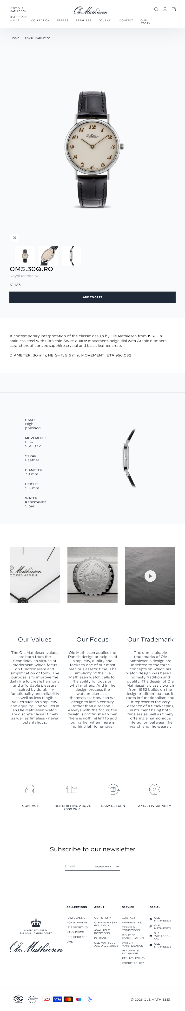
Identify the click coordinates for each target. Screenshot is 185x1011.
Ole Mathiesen (162, 919)
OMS (69, 941)
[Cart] (173, 9)
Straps (62, 20)
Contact (126, 20)
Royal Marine (77, 922)
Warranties (131, 922)
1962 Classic (76, 917)
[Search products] (156, 9)
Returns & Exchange (130, 952)
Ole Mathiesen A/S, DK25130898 (106, 944)
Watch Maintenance (132, 944)
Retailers (83, 20)
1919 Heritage (76, 936)
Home (15, 38)
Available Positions (102, 931)
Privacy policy (133, 958)
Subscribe (103, 866)
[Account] (165, 9)
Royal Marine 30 (37, 38)
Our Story (145, 22)
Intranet (101, 937)
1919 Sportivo (77, 927)
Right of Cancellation (133, 936)
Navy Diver (75, 932)
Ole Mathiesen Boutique (106, 924)
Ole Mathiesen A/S (162, 936)
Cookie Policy (133, 963)
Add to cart (92, 297)
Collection (40, 20)
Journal (105, 20)
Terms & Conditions (131, 929)
